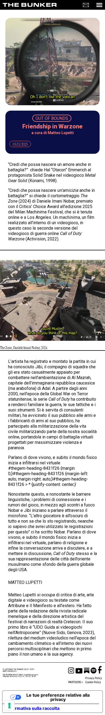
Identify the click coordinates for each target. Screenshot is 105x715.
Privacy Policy (93, 678)
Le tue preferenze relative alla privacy (58, 697)
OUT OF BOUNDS (52, 118)
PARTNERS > (75, 682)
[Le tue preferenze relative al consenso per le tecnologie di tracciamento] (9, 705)
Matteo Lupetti (61, 133)
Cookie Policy (93, 682)
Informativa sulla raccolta (33, 708)
